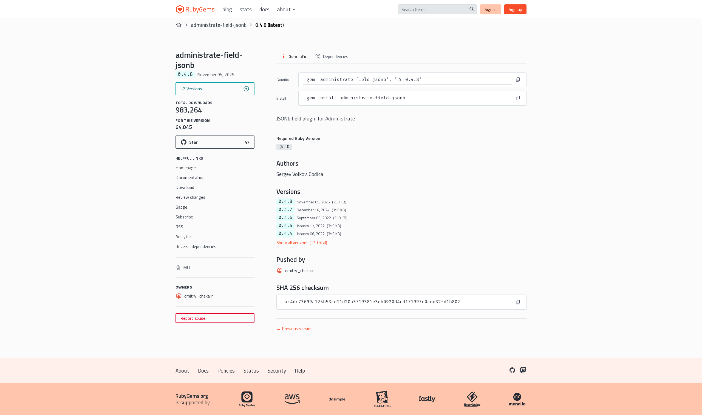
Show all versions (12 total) (301, 242)
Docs (264, 9)
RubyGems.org (192, 396)
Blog (227, 9)
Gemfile (282, 80)
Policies (226, 370)
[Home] (178, 25)
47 (247, 142)
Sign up (515, 9)
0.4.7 (285, 209)
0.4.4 (285, 233)
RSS (179, 226)
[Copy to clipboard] (518, 79)
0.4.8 (285, 201)
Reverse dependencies (196, 246)
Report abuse (192, 318)
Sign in (491, 9)
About (182, 370)
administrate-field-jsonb (219, 25)
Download (185, 187)
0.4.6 (285, 217)
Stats (246, 9)
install (281, 98)
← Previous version (294, 328)
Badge (181, 207)
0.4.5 (285, 225)
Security (277, 370)
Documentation (190, 177)
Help (300, 370)
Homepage (186, 167)
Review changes (190, 197)
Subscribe (184, 217)
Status (251, 370)
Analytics (184, 236)
